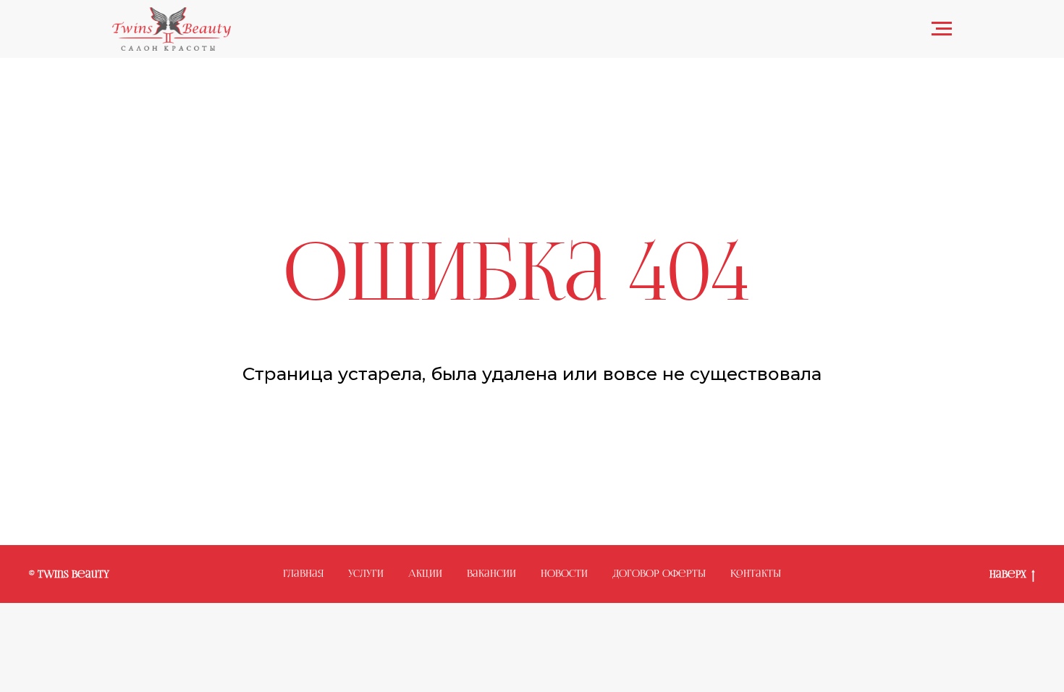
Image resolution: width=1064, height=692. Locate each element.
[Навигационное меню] (942, 29)
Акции (425, 574)
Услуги (366, 574)
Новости (564, 574)
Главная (303, 574)
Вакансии (491, 574)
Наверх (1007, 575)
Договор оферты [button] (659, 574)
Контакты (755, 574)
